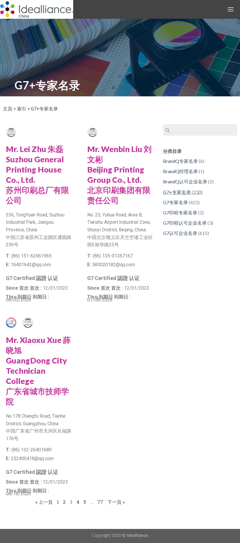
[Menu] (230, 9)
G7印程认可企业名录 (185, 223)
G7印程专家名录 (180, 212)
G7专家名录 (175, 202)
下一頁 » (116, 502)
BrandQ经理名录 (180, 171)
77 (100, 502)
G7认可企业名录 (180, 233)
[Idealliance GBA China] (36, 9)
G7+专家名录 (177, 192)
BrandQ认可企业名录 (185, 181)
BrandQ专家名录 (180, 161)
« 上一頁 (44, 502)
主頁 (7, 109)
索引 (21, 109)
